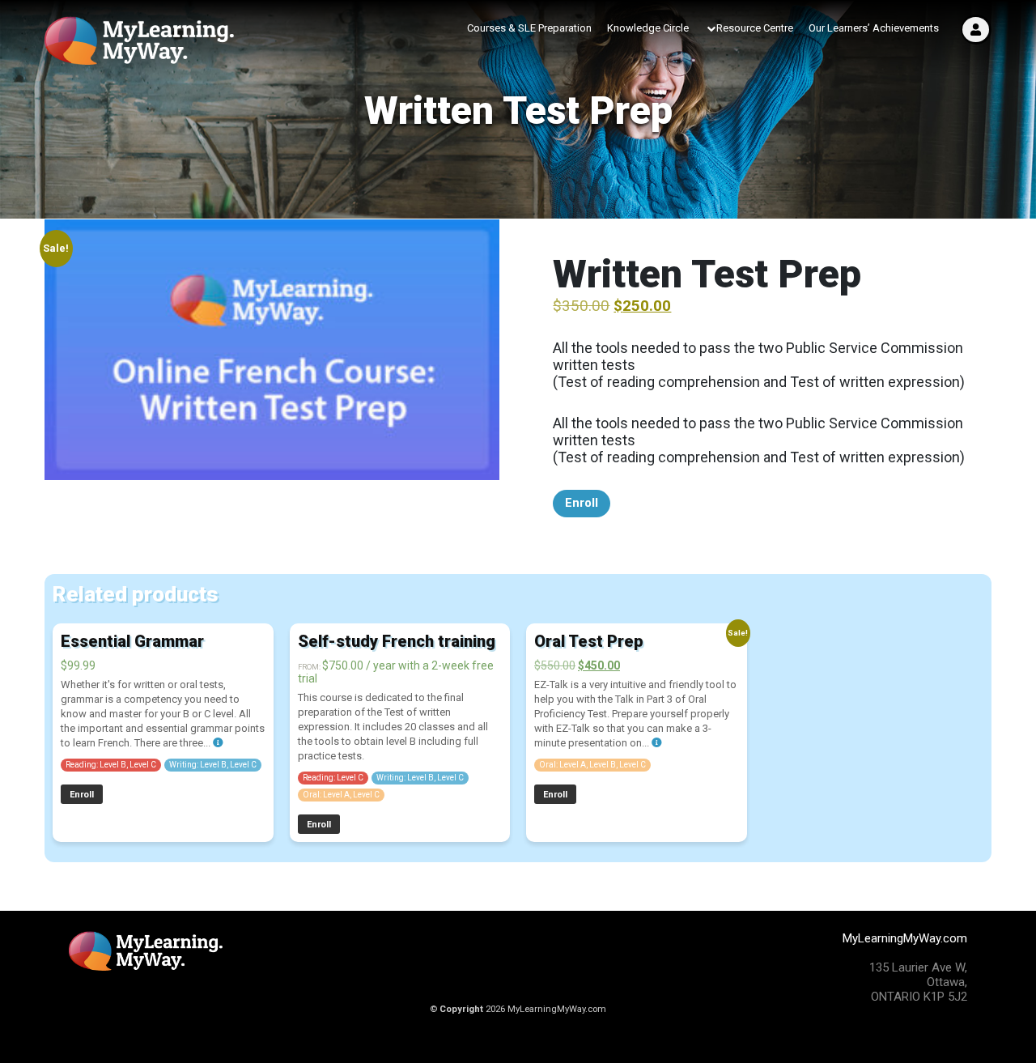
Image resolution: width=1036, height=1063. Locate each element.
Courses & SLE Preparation (529, 28)
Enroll (581, 502)
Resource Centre (754, 28)
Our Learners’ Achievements (874, 28)
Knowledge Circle (648, 28)
